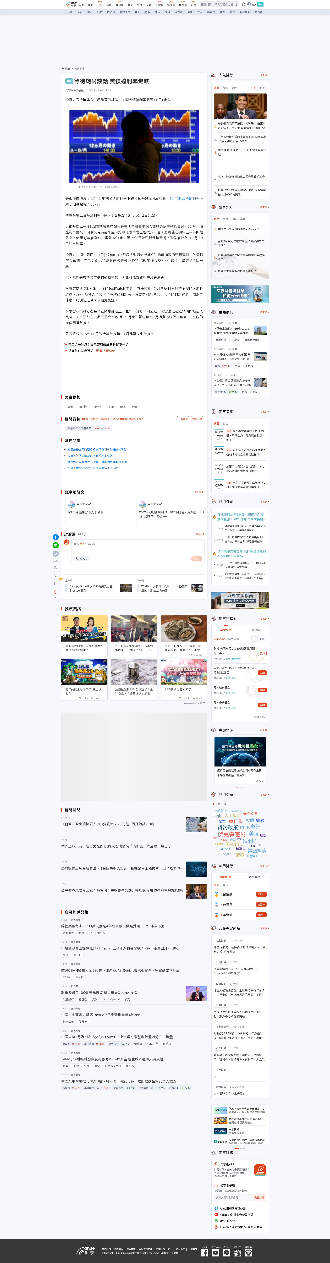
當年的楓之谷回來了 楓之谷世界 (83, 691)
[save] (56, 584)
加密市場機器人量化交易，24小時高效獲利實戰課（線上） (245, 468)
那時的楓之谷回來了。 (179, 689)
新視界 (211, 12)
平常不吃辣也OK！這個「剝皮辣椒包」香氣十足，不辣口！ (183, 648)
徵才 (170, 1249)
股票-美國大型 (233, 658)
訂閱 (193, 5)
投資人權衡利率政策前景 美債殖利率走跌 (93, 468)
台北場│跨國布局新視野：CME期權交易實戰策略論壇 (246, 452)
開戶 (262, 653)
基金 (130, 5)
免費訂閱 (259, 1197)
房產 (189, 12)
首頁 (81, 5)
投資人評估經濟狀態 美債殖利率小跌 (90, 456)
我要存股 (197, 419)
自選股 (259, 12)
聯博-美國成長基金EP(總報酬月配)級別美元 (235, 650)
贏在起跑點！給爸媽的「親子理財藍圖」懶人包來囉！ (115, 419)
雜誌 (232, 12)
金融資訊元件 (145, 1249)
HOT (229, 431)
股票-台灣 (231, 678)
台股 (99, 5)
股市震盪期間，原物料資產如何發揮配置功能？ (84, 648)
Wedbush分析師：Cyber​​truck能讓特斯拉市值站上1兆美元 (164, 588)
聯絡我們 (160, 1249)
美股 (109, 5)
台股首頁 (183, 419)
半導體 (228, 915)
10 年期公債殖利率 (184, 198)
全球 (148, 5)
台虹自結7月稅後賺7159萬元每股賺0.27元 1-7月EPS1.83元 (134, 648)
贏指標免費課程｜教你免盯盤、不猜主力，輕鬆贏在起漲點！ (246, 435)
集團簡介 (118, 1249)
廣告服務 (130, 1249)
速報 (137, 12)
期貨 (167, 12)
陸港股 (120, 5)
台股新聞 (232, 323)
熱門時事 (125, 12)
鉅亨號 (183, 5)
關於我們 (106, 1249)
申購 (262, 673)
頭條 (70, 12)
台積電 (228, 904)
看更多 (198, 492)
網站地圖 (180, 1249)
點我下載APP (105, 350)
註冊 (260, 4)
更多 (261, 87)
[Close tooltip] (84, 592)
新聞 (90, 5)
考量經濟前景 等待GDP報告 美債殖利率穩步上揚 (97, 462)
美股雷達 (79, 68)
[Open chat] (56, 592)
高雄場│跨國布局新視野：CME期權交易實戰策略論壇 (246, 485)
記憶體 (228, 894)
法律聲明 (192, 1249)
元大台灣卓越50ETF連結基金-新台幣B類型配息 (235, 670)
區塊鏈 (179, 12)
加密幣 (159, 5)
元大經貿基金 (222, 687)
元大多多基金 (222, 702)
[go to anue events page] (243, 4)
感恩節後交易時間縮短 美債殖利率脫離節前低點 (97, 449)
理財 (199, 12)
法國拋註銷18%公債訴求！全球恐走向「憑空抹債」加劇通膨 (134, 691)
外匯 (139, 5)
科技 (99, 12)
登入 (254, 4)
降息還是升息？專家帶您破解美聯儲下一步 (98, 344)
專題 (222, 12)
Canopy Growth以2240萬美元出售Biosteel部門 (91, 588)
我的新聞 (245, 12)
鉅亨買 (171, 5)
